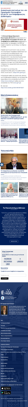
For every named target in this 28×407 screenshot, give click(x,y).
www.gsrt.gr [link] (17, 83)
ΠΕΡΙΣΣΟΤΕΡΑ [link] (14, 241)
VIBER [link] (8, 264)
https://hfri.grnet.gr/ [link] (19, 72)
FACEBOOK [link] (7, 259)
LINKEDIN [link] (20, 261)
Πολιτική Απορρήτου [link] (11, 400)
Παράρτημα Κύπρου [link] (8, 303)
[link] (2, 164)
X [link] (20, 259)
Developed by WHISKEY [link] (22, 400)
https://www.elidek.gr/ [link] (7, 81)
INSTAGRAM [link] (8, 261)
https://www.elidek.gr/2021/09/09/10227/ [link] (12, 87)
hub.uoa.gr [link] (19, 384)
